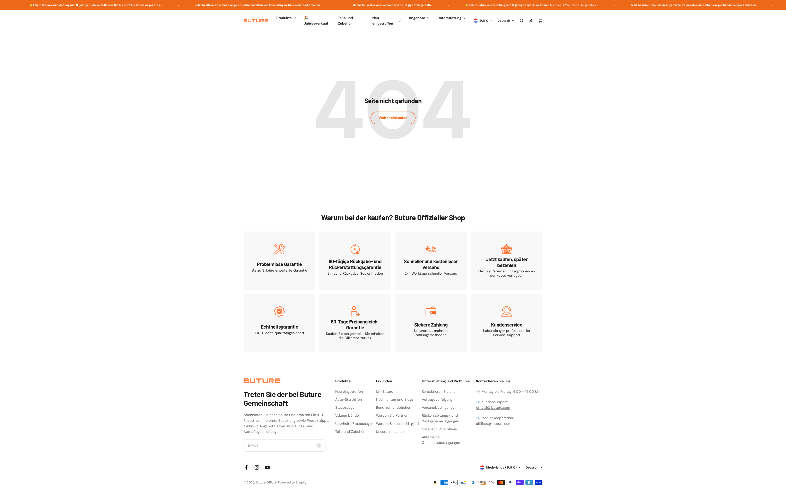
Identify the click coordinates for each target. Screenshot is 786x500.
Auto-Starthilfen (348, 399)
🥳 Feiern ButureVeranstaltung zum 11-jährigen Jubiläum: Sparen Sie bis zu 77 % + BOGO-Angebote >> (496, 5)
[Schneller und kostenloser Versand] (431, 261)
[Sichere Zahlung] (431, 323)
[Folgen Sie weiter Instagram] (257, 467)
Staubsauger (345, 407)
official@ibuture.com (493, 407)
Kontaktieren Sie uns (438, 391)
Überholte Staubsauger (354, 423)
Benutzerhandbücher (393, 407)
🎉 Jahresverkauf (316, 21)
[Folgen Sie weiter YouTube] (267, 467)
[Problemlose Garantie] (279, 261)
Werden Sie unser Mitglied (397, 423)
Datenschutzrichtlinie (439, 429)
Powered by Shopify (292, 482)
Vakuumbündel (347, 415)
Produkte (284, 18)
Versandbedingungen (439, 407)
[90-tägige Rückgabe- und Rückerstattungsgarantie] (355, 261)
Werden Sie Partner (392, 415)
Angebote (417, 18)
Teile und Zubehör (345, 21)
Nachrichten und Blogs (394, 399)
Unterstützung (449, 18)
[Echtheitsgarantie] (279, 323)
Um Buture (384, 391)
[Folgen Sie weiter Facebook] (246, 467)
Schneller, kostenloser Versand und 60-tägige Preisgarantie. (358, 5)
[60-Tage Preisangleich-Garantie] (355, 323)
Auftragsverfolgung (437, 399)
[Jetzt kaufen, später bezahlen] (506, 261)
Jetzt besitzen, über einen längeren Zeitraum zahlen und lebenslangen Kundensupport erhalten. (223, 5)
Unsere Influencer (390, 431)
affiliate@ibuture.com (493, 423)
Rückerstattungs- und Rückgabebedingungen (440, 418)
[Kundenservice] (506, 323)
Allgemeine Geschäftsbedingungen (441, 440)
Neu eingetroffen (382, 21)
